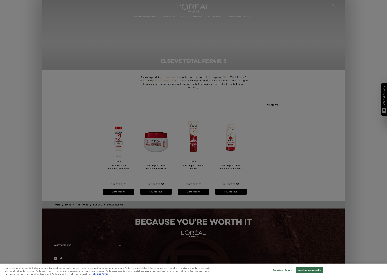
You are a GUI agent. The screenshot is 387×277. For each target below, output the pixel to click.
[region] (193, 270)
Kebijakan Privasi (100, 274)
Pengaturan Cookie (282, 270)
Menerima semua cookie (309, 270)
